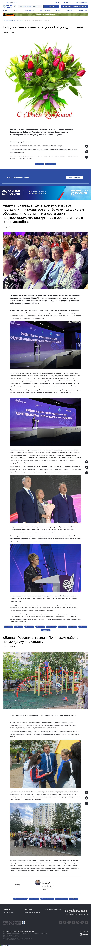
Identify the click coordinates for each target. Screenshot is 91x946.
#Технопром (40, 626)
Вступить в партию (83, 10)
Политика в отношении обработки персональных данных (17, 938)
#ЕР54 (72, 626)
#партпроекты (33, 898)
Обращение (51, 6)
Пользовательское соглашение (11, 935)
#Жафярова (46, 630)
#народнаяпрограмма (20, 898)
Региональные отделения (52, 909)
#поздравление (51, 164)
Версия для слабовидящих (81, 2)
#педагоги (62, 626)
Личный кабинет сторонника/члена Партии (74, 6)
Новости (21, 20)
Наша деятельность (29, 10)
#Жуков (18, 626)
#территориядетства (47, 898)
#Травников (8, 626)
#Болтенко (39, 164)
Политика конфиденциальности (11, 936)
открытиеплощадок (61, 898)
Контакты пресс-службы (32, 912)
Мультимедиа (69, 10)
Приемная (58, 10)
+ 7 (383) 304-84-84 (76, 911)
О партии (5, 10)
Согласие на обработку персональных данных (15, 939)
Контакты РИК (8, 912)
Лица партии (16, 10)
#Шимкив (83, 626)
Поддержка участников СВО (45, 14)
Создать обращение (74, 177)
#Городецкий (29, 626)
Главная (5, 20)
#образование (51, 626)
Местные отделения (45, 10)
